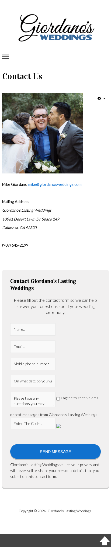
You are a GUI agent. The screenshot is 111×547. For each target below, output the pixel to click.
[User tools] (101, 98)
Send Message (55, 451)
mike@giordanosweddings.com (55, 184)
